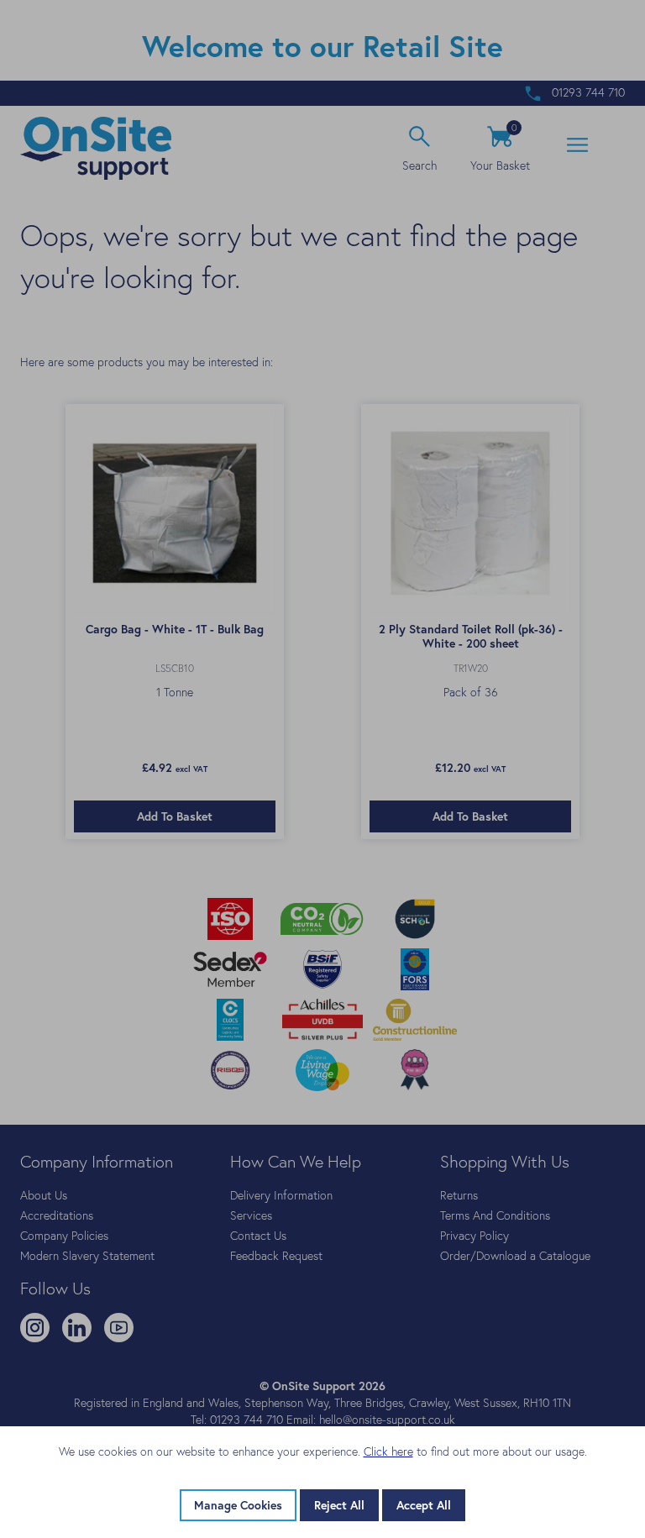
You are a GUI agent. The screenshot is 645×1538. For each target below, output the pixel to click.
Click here (388, 1451)
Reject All (339, 1505)
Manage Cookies (238, 1505)
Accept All (423, 1505)
